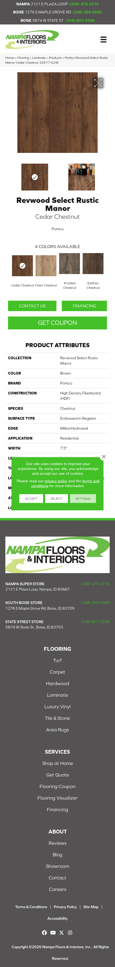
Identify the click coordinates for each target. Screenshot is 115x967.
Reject (56, 498)
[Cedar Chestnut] (22, 266)
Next (107, 174)
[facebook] (44, 933)
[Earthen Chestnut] (93, 263)
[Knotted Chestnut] (69, 263)
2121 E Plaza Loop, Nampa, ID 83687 (37, 589)
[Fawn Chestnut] (46, 266)
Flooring (23, 57)
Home (9, 57)
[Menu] (103, 39)
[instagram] (70, 933)
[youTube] (53, 933)
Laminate (39, 57)
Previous (8, 174)
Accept (31, 498)
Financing (84, 305)
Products (55, 57)
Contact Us (32, 305)
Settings (83, 498)
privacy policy (56, 481)
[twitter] (62, 933)
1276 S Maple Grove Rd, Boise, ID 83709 (39, 608)
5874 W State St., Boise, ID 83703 (34, 627)
